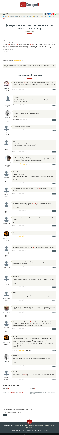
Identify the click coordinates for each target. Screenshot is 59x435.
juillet (30, 322)
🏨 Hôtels (20, 16)
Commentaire (6, 396)
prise (24, 48)
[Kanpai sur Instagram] (52, 14)
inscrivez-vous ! (20, 392)
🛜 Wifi (42, 16)
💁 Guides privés (36, 16)
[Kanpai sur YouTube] (53, 14)
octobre (25, 374)
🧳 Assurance (52, 16)
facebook (38, 100)
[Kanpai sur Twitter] (50, 14)
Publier (4, 415)
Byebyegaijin (6, 238)
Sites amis (52, 425)
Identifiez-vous (12, 392)
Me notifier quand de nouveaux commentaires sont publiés (18, 409)
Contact (47, 425)
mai (39, 188)
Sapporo (25, 82)
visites (8, 44)
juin (35, 112)
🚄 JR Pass (25, 16)
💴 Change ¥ (11, 16)
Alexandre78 (6, 298)
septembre (35, 203)
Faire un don (23, 425)
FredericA (7, 163)
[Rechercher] (38, 10)
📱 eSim (46, 16)
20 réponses (29, 31)
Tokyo (17, 44)
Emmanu (6, 253)
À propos (16, 425)
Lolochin (6, 177)
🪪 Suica (30, 16)
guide (31, 44)
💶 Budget (5, 16)
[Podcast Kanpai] (55, 14)
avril (34, 247)
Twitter (14, 207)
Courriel (32, 388)
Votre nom (6, 388)
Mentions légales (39, 425)
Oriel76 (7, 117)
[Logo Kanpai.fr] (29, 4)
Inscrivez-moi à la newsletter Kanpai (12, 412)
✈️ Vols (16, 16)
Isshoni (4, 18)
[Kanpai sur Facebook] (48, 14)
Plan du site (29, 427)
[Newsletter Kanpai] (45, 14)
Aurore (5, 88)
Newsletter (31, 425)
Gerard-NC (5, 313)
